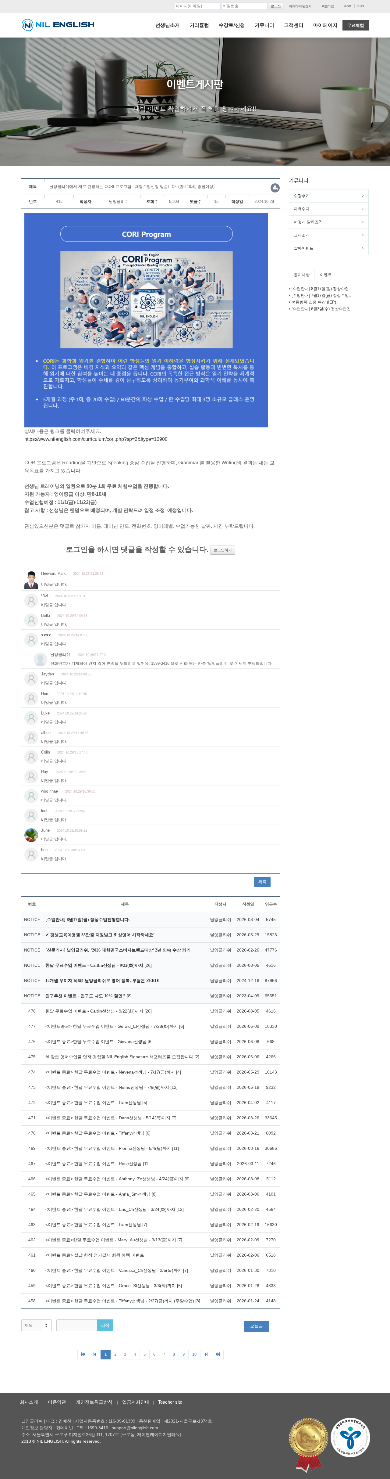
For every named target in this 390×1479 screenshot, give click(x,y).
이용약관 (57, 1402)
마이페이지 (325, 25)
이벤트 (326, 274)
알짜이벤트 (304, 248)
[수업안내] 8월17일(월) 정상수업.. (321, 288)
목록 (262, 882)
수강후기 (302, 195)
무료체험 (355, 25)
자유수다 (302, 209)
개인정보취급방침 (94, 1402)
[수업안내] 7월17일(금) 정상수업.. (321, 295)
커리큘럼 (199, 25)
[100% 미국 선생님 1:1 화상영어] (58, 25)
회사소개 (29, 1402)
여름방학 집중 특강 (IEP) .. (316, 302)
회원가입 (328, 6)
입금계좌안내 (136, 1402)
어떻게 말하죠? (307, 222)
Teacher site (170, 1402)
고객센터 (293, 25)
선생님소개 (167, 25)
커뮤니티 (264, 25)
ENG (360, 6)
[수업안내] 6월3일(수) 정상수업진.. (322, 309)
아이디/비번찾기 (300, 6)
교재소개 (302, 235)
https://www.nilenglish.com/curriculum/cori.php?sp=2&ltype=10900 (96, 439)
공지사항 (302, 274)
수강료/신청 (232, 25)
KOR (347, 6)
